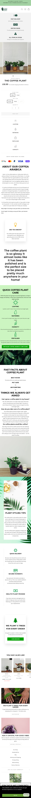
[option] (15, 2)
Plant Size (15, 92)
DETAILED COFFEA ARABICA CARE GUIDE (15, 346)
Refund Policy (15, 762)
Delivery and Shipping (15, 757)
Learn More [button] (5, 791)
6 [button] (18, 76)
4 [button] (15, 76)
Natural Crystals (15, 744)
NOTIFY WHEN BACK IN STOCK (15, 156)
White (21, 101)
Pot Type (15, 98)
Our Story (15, 749)
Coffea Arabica (15, 78)
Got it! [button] (15, 795)
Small (18, 95)
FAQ (15, 754)
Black (15, 101)
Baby (13, 95)
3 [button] (14, 76)
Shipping (17, 84)
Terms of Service (15, 765)
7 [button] (19, 76)
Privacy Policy (15, 760)
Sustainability (15, 752)
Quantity (15, 104)
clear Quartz (19, 532)
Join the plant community (15, 769)
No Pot (9, 101)
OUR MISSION (16, 639)
